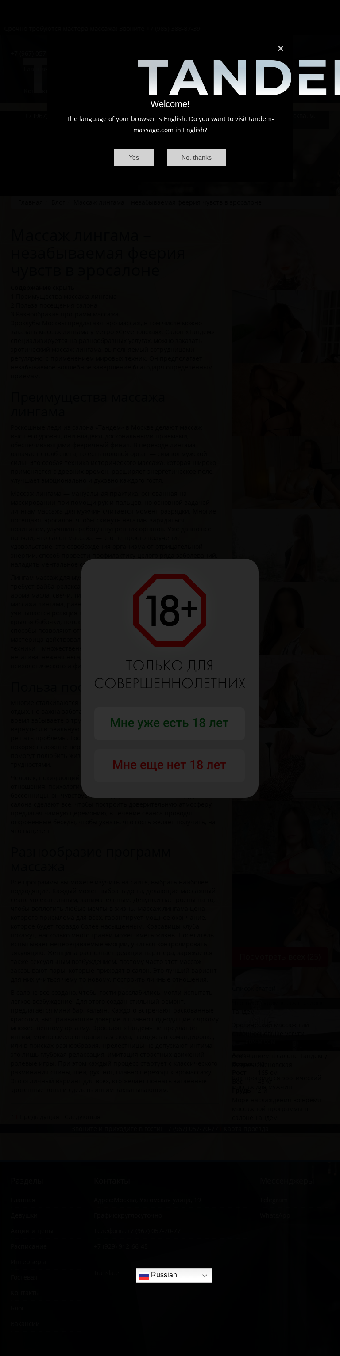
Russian (163, 1275)
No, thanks (197, 157)
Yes (134, 157)
